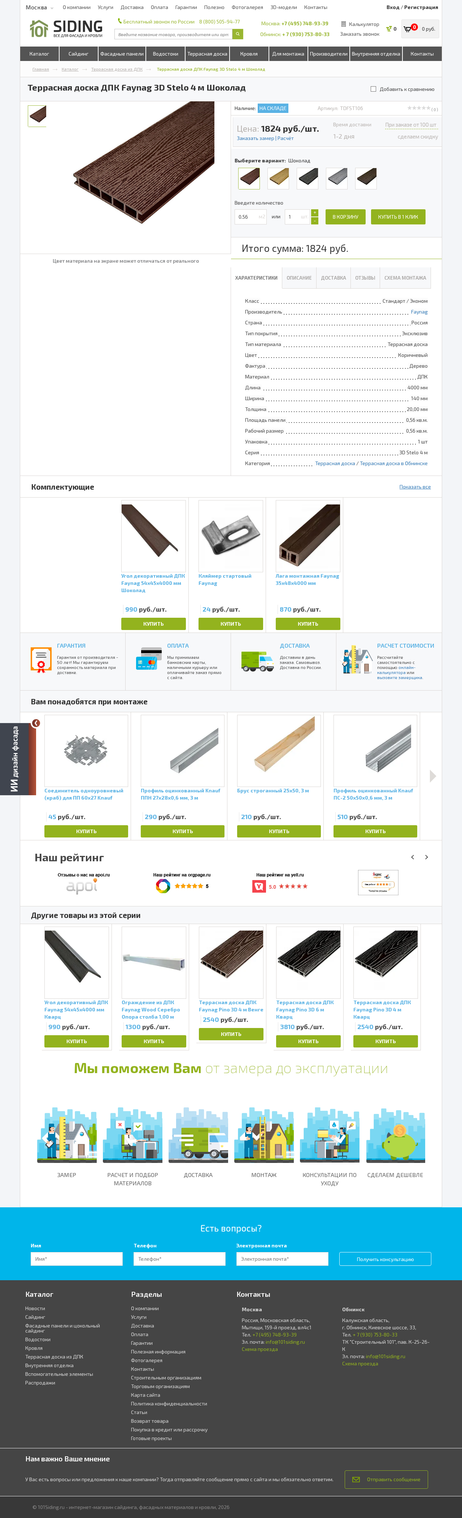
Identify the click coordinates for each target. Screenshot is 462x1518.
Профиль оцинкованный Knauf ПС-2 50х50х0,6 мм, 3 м (373, 794)
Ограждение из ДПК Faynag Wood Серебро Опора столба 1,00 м (151, 1009)
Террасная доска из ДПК (117, 68)
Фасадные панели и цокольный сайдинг (62, 1328)
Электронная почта (261, 1245)
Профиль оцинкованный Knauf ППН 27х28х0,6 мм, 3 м (180, 794)
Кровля (249, 54)
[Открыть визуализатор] (18, 758)
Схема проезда (260, 1349)
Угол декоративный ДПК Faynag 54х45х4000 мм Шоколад (153, 583)
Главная (40, 68)
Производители (329, 54)
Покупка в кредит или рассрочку (169, 1429)
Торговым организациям (160, 1386)
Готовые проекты (151, 1438)
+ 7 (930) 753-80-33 (306, 34)
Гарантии (186, 7)
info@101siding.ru (285, 1342)
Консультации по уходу (329, 1178)
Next (433, 776)
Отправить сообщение (393, 1479)
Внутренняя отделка (376, 54)
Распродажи (40, 1382)
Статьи (139, 1412)
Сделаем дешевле (395, 1174)
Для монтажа (288, 54)
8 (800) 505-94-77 (219, 21)
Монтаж (263, 1174)
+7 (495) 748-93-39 (305, 23)
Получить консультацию (385, 1259)
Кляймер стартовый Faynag (225, 579)
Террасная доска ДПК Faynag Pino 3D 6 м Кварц (305, 1009)
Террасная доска (207, 54)
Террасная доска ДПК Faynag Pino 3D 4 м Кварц (382, 1009)
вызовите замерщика (399, 677)
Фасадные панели (122, 54)
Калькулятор (364, 24)
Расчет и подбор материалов (132, 1178)
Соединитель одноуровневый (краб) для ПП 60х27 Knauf (83, 794)
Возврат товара (150, 1421)
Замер (66, 1174)
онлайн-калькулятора (396, 670)
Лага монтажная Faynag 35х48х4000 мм (307, 579)
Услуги (105, 7)
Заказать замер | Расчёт (265, 138)
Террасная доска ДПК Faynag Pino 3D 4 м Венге (231, 1005)
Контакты (315, 7)
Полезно (214, 7)
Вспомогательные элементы (59, 1374)
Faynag (419, 312)
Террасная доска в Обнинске (394, 463)
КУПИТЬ (153, 624)
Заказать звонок (359, 34)
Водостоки (165, 54)
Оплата (159, 7)
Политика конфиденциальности (169, 1403)
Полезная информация (158, 1351)
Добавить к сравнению (407, 89)
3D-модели (283, 7)
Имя (36, 1245)
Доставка (132, 7)
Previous (32, 987)
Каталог (39, 54)
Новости (35, 1308)
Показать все (415, 487)
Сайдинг (78, 54)
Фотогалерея (247, 7)
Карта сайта (145, 1395)
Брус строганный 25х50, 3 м (273, 790)
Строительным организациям (166, 1377)
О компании (77, 7)
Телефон (145, 1245)
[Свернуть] (36, 723)
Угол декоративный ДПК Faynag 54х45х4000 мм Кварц (76, 1009)
